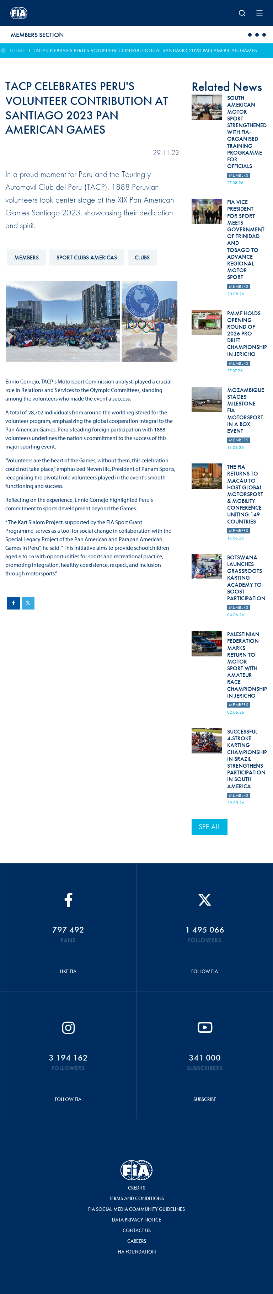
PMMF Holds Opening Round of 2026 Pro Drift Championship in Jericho (247, 334)
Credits (136, 1188)
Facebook (13, 603)
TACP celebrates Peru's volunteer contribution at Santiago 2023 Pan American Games (145, 50)
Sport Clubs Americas (87, 257)
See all (209, 826)
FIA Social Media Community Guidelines (136, 1209)
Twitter (28, 603)
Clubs (142, 257)
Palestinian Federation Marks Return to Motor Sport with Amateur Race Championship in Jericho (247, 664)
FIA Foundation (137, 1252)
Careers (136, 1241)
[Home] (56, 13)
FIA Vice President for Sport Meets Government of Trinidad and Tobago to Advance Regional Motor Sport (245, 239)
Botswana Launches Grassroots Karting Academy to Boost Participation (246, 578)
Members (26, 257)
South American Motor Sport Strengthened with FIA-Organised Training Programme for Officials (247, 132)
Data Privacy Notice (136, 1220)
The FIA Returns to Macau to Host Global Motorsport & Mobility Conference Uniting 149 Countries (245, 494)
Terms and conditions (136, 1198)
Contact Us (137, 1230)
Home (17, 50)
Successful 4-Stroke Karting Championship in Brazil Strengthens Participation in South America (247, 759)
